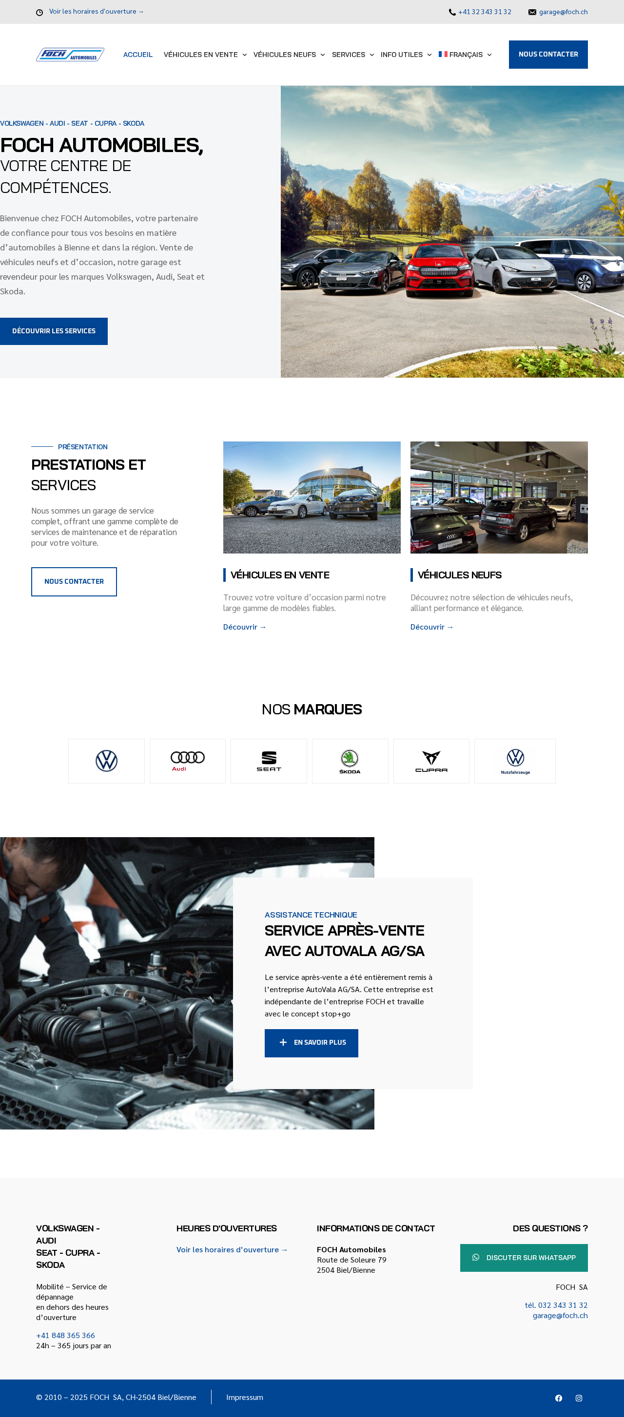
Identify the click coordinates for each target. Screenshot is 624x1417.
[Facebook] (559, 1398)
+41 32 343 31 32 (484, 11)
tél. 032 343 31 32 (556, 1305)
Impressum (244, 1397)
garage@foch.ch (563, 11)
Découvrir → (244, 626)
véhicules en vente (280, 575)
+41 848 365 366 (65, 1335)
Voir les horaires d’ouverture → (233, 1249)
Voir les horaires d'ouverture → (96, 10)
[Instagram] (579, 1398)
